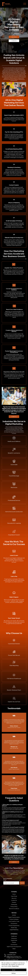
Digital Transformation (14, 917)
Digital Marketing (14, 929)
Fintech (14, 942)
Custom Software (14, 919)
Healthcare (14, 936)
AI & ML (14, 915)
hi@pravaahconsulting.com (14, 956)
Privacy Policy (14, 906)
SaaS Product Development (14, 946)
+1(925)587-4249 (11, 954)
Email (5, 880)
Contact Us (14, 900)
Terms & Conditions (14, 908)
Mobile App (14, 927)
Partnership (14, 904)
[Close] (26, 963)
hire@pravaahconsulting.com (14, 957)
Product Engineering (14, 925)
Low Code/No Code (14, 921)
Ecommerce (14, 923)
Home (14, 894)
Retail (14, 948)
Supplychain (14, 940)
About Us (14, 898)
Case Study (14, 896)
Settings (14, 973)
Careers (14, 902)
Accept (13, 970)
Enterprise (14, 938)
